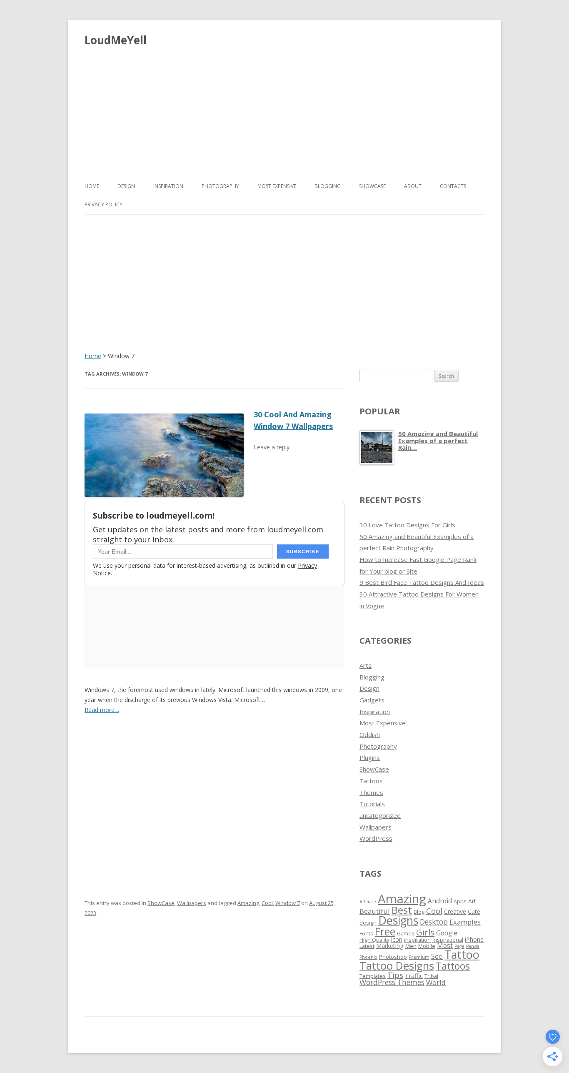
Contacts (453, 186)
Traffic (414, 976)
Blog (419, 911)
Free (385, 931)
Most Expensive (276, 186)
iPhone (474, 939)
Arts (365, 665)
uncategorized (380, 815)
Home (92, 186)
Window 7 (287, 903)
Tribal (431, 976)
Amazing (248, 903)
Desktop (434, 922)
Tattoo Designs (396, 965)
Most (445, 945)
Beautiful (374, 911)
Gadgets (371, 700)
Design (126, 186)
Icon (396, 939)
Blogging (327, 186)
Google (446, 933)
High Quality (374, 939)
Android (440, 900)
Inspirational (447, 939)
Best (402, 910)
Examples (465, 922)
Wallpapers (191, 903)
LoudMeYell (116, 40)
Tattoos (371, 781)
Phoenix (368, 957)
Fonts (366, 933)
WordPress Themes (391, 982)
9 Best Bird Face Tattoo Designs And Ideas (421, 582)
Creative (455, 911)
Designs (398, 920)
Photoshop (393, 956)
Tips (395, 975)
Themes (371, 792)
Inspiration (168, 186)
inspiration (417, 939)
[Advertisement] (284, 108)
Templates (372, 976)
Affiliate (367, 902)
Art (472, 901)
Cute (474, 911)
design (368, 922)
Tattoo (461, 954)
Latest (366, 946)
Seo (437, 956)
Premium (419, 957)
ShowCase (372, 186)
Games (405, 933)
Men (411, 946)
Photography (220, 186)
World (436, 982)
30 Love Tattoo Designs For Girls (407, 525)
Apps (460, 901)
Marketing (390, 946)
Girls (425, 932)
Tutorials (372, 804)
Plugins (369, 757)
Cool (267, 903)
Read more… (102, 710)
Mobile (426, 946)
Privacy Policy (103, 204)
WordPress (375, 838)
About (413, 186)
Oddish (369, 734)
